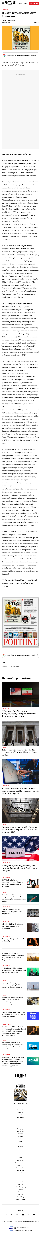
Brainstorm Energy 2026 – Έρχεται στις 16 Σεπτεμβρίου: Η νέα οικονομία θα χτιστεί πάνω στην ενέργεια (13, 1045)
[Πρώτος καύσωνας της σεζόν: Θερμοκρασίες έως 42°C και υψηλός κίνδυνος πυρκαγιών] (33, 986)
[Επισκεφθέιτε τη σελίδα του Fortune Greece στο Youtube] (23, 1215)
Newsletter (20, 1192)
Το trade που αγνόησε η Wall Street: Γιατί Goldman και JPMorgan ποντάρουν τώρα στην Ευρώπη (20, 791)
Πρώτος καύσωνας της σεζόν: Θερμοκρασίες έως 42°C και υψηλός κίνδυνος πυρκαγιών (12, 985)
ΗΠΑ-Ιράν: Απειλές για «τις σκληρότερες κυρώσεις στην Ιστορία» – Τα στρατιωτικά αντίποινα (20, 714)
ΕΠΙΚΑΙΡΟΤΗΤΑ (6, 708)
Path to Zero (20, 1173)
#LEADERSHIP (5, 666)
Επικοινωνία (21, 1189)
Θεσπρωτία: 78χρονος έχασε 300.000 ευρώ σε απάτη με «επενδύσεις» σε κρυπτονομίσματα (12, 1000)
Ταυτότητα (20, 1184)
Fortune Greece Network (20, 1120)
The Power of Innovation (20, 1163)
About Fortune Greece (20, 1182)
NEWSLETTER (34, 3)
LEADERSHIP (5, 10)
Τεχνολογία (20, 1136)
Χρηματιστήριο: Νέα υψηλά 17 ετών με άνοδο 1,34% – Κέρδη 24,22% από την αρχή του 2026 (19, 829)
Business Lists (20, 1112)
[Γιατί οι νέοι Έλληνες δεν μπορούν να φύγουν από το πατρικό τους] (33, 913)
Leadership (20, 1146)
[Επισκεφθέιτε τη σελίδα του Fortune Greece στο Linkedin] (17, 1215)
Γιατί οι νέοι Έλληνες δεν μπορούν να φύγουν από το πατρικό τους (12, 911)
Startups (20, 1141)
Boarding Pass (20, 1160)
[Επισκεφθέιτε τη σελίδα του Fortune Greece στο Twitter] (11, 1215)
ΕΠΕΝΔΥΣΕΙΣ (5, 785)
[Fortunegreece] (10, 4)
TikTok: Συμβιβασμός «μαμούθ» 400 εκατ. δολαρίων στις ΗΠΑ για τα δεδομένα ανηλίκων (13, 883)
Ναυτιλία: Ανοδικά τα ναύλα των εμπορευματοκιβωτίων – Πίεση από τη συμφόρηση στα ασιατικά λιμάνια (14, 898)
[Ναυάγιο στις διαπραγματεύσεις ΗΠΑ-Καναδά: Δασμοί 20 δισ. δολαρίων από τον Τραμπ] (20, 848)
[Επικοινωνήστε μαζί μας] (34, 1215)
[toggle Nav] (3, 3)
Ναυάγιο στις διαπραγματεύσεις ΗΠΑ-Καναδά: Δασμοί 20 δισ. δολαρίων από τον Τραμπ (19, 868)
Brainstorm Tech (20, 1165)
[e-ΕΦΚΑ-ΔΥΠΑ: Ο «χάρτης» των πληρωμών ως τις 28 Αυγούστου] (33, 927)
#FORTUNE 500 (15, 666)
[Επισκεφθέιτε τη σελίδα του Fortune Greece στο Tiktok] (28, 1215)
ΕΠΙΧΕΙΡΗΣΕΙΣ (6, 877)
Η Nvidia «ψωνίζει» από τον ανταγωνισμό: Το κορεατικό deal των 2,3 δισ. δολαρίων (14, 970)
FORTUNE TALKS (6, 1024)
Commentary (20, 1149)
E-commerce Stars (20, 1168)
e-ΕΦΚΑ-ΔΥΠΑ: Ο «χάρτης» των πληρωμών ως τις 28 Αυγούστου (12, 926)
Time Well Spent (20, 1170)
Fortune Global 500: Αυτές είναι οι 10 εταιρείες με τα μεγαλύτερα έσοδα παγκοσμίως (14, 1014)
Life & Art (20, 1134)
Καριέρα (20, 1144)
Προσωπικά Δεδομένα (20, 1199)
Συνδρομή (20, 1194)
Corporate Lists (20, 1110)
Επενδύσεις (20, 1139)
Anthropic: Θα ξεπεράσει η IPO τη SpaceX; (13, 940)
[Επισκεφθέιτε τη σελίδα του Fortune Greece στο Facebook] (6, 1215)
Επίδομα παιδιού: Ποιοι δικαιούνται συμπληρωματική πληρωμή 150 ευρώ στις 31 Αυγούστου (13, 956)
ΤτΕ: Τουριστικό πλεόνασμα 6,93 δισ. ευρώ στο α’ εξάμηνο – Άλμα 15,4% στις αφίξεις (20, 752)
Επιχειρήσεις (20, 1131)
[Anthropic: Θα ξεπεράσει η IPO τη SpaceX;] (33, 942)
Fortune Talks (20, 1117)
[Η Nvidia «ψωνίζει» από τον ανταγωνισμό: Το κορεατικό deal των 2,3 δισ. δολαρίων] (33, 972)
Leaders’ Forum (20, 1115)
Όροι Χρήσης (20, 1197)
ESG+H (20, 1158)
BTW (37, 1221)
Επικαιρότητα (20, 1129)
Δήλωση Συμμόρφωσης (20, 1187)
